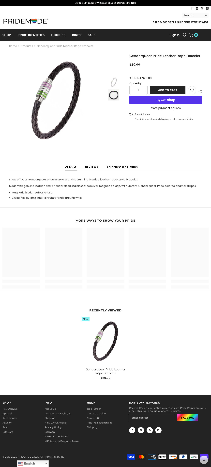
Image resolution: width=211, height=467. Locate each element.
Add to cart (167, 90)
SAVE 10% (187, 417)
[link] (21, 281)
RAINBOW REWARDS (99, 3)
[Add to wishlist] (192, 90)
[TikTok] (207, 8)
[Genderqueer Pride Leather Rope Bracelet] (105, 341)
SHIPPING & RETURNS (122, 166)
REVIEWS (91, 166)
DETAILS (71, 166)
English (29, 463)
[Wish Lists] (184, 35)
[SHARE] (199, 90)
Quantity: (135, 83)
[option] (105, 3)
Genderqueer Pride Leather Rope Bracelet (105, 371)
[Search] (195, 15)
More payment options (166, 108)
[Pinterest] (202, 8)
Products (27, 46)
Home (13, 46)
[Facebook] (192, 8)
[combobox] (192, 15)
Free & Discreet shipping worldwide (181, 22)
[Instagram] (197, 8)
